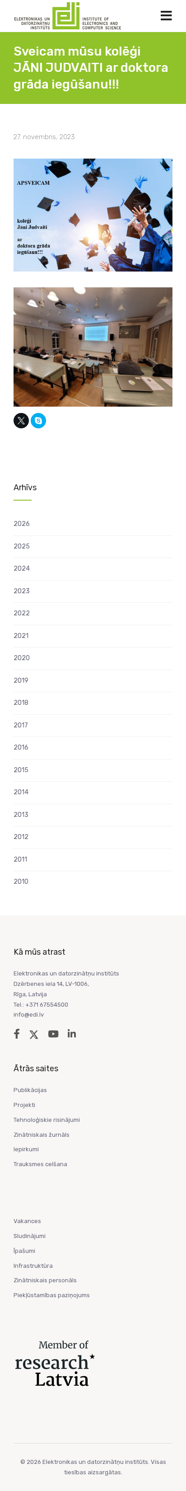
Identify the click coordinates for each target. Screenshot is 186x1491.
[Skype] (38, 420)
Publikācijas (30, 1090)
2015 (21, 770)
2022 (22, 613)
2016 (21, 747)
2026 (22, 524)
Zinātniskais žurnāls (42, 1134)
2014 (21, 792)
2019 (21, 681)
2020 (22, 658)
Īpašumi (24, 1250)
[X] (21, 420)
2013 (21, 815)
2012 (21, 837)
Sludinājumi (30, 1236)
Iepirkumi (26, 1149)
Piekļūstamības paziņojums (52, 1295)
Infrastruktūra (33, 1265)
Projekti (24, 1105)
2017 (21, 725)
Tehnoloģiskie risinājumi (47, 1119)
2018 (21, 703)
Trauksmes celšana (40, 1164)
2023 (22, 591)
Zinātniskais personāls (45, 1280)
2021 (21, 636)
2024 (22, 568)
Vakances (27, 1221)
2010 (21, 882)
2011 (20, 859)
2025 (22, 546)
